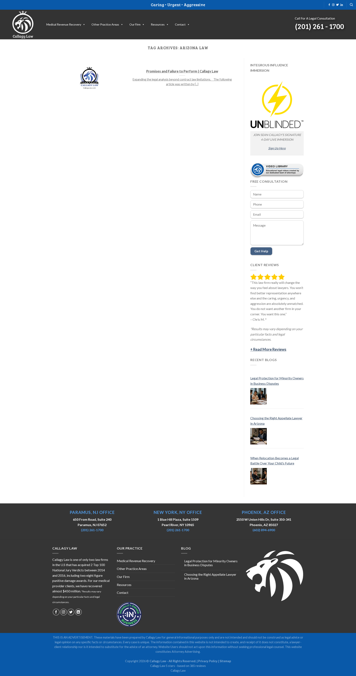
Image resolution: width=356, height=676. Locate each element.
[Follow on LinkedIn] (78, 612)
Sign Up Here (277, 148)
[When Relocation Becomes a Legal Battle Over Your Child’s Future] (258, 476)
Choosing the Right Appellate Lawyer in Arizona (276, 420)
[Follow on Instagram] (63, 612)
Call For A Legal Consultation (315, 18)
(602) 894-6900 (264, 530)
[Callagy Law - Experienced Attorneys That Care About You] (25, 24)
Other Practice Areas (105, 24)
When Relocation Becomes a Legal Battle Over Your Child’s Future (274, 460)
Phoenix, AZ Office (264, 512)
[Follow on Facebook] (56, 612)
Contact (180, 24)
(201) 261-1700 (92, 530)
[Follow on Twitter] (71, 612)
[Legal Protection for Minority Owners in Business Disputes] (258, 396)
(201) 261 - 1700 (319, 26)
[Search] (351, 5)
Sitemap (225, 661)
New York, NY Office (178, 512)
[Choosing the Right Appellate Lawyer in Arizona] (258, 436)
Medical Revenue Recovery (63, 24)
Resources (158, 24)
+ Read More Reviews (268, 349)
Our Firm (135, 24)
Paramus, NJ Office (92, 512)
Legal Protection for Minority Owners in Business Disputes (277, 380)
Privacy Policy (208, 661)
